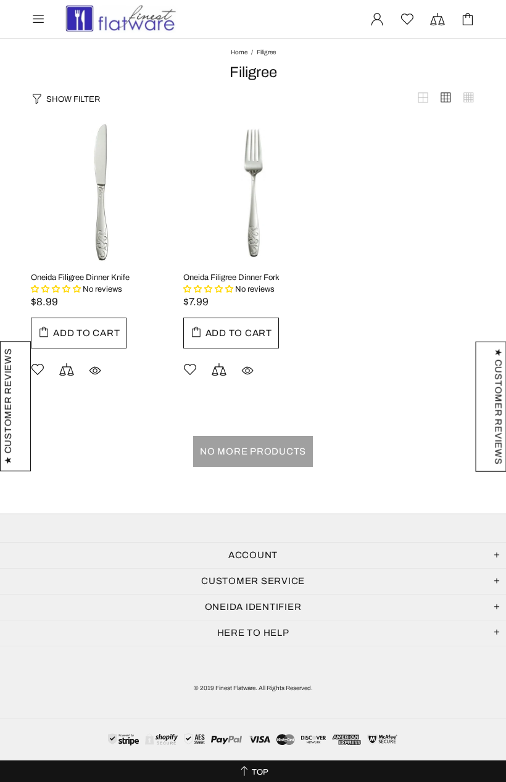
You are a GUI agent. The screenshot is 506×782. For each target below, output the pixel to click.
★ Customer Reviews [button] (498, 406)
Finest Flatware (119, 19)
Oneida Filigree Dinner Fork (231, 277)
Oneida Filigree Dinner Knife (80, 277)
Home (239, 52)
